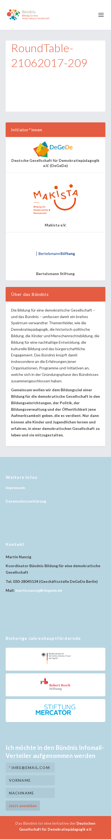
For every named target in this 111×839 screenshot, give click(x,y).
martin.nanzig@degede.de (38, 590)
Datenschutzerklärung (26, 501)
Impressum (15, 487)
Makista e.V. (55, 225)
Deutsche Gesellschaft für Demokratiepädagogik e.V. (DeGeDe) (55, 163)
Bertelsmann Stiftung (55, 273)
